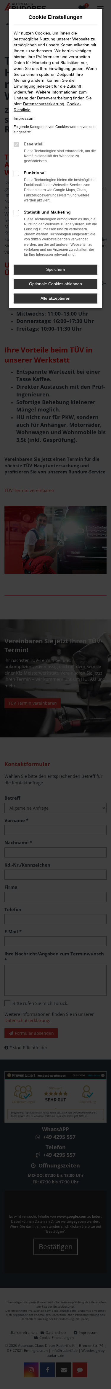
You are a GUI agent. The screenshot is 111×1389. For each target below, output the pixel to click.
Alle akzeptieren (55, 298)
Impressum (24, 118)
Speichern (55, 269)
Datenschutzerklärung (43, 103)
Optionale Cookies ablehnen (55, 283)
